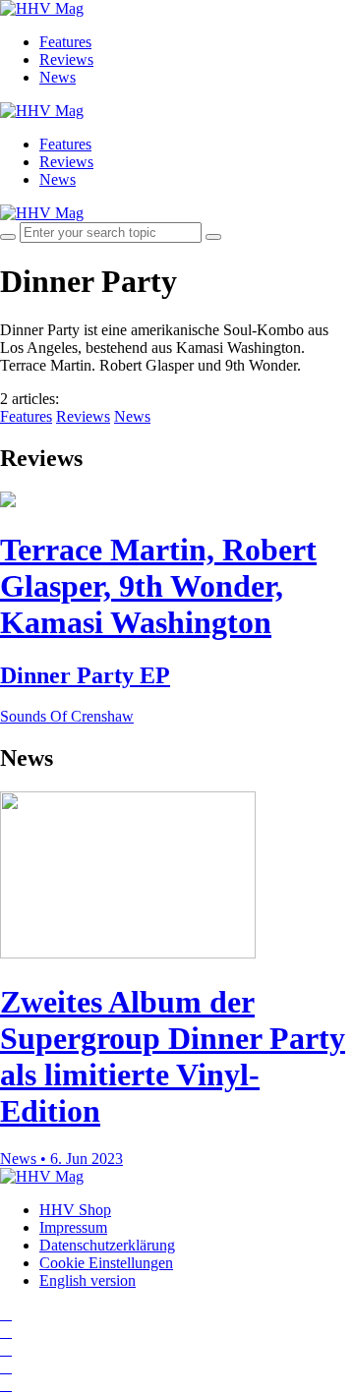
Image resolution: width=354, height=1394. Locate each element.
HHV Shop (75, 1209)
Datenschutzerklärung (107, 1245)
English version (87, 1280)
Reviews (66, 59)
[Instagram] (6, 1314)
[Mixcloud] (6, 1367)
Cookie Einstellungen (106, 1262)
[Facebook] (6, 1331)
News (57, 77)
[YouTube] (6, 1349)
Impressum (73, 1227)
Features (65, 41)
